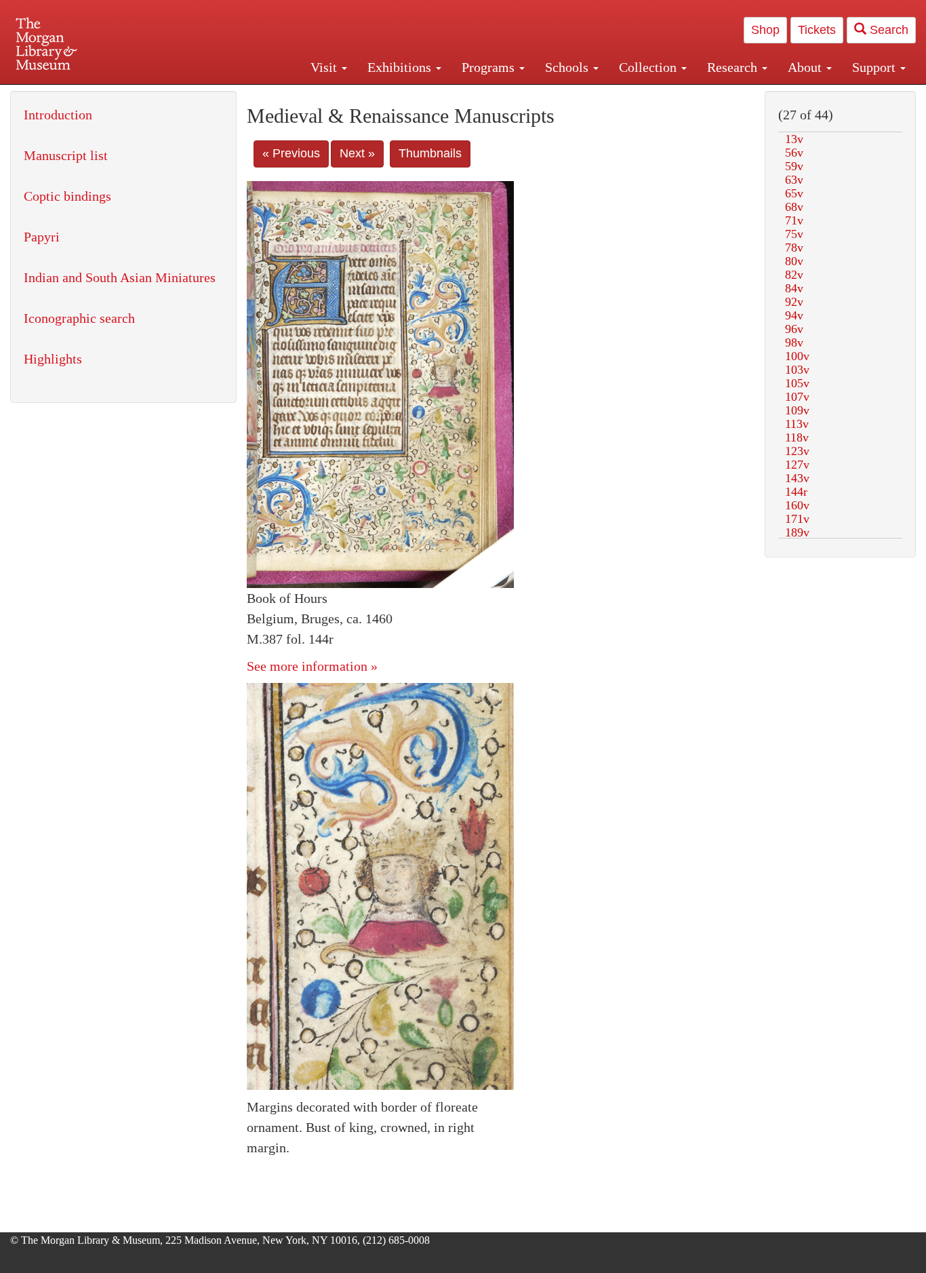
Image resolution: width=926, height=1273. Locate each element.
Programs (490, 67)
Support (875, 67)
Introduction (58, 114)
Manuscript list (66, 155)
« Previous (291, 153)
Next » (357, 153)
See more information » (312, 666)
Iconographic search (79, 318)
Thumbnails (430, 153)
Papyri (42, 236)
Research (734, 67)
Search (887, 30)
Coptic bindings (67, 196)
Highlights (53, 358)
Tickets (817, 30)
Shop (765, 30)
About (806, 67)
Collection (649, 67)
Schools (568, 67)
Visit (325, 67)
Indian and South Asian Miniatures (120, 277)
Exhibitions (401, 67)
